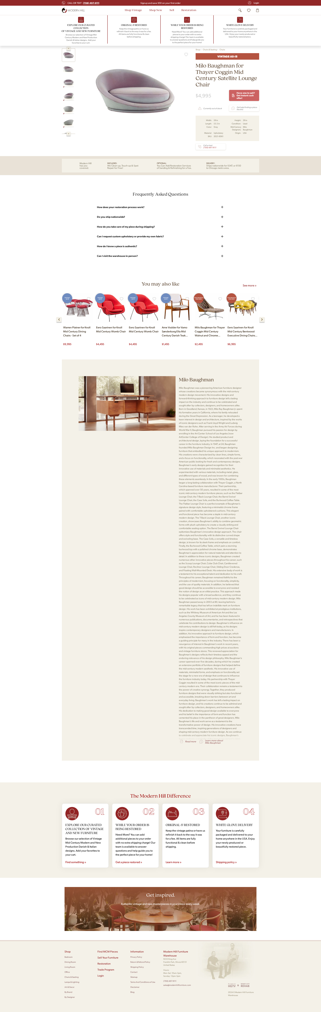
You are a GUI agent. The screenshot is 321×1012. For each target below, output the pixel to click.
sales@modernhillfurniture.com (177, 985)
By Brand (68, 992)
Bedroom (69, 957)
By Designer (70, 997)
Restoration (188, 10)
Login (256, 2)
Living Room (70, 967)
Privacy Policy (136, 957)
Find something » (75, 862)
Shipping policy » (226, 862)
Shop (198, 49)
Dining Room (70, 962)
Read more (190, 741)
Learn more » (173, 862)
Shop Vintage (133, 10)
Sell (172, 10)
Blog (132, 992)
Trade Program (105, 969)
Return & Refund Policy (140, 962)
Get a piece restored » (129, 862)
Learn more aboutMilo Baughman (214, 741)
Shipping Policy (137, 967)
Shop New (155, 10)
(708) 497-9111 (169, 981)
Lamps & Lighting (72, 982)
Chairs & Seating (210, 49)
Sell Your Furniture (107, 957)
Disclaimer (134, 987)
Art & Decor (69, 987)
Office (67, 972)
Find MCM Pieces (107, 951)
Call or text (83, 2)
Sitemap (133, 977)
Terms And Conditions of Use (142, 982)
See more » (249, 285)
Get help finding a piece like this (247, 108)
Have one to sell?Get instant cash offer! (246, 95)
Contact (133, 972)
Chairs (222, 49)
